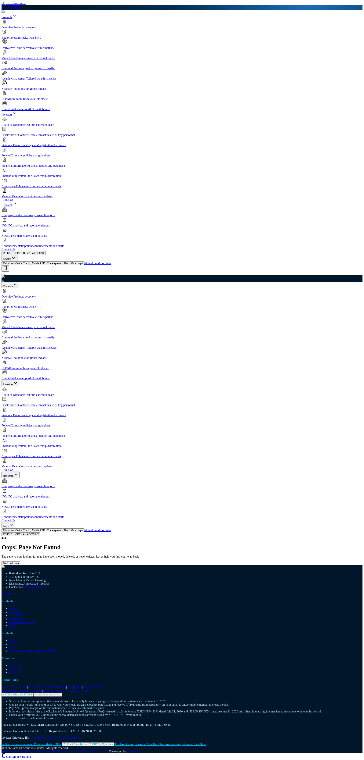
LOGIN (7, 259)
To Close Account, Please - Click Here (182, 744)
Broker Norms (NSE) (14, 687)
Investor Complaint (69, 751)
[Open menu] (3, 274)
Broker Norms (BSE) (40, 687)
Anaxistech (133, 751)
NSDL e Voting (52, 690)
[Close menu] (3, 281)
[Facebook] (3, 593)
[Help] (13, 8)
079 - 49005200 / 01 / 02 (40, 587)
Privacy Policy (10, 751)
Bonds (13, 625)
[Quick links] (5, 268)
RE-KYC (7, 253)
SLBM (13, 640)
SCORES (96, 687)
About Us (7, 199)
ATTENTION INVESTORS (17, 694)
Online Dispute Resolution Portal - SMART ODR (31, 744)
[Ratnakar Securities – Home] (15, 11)
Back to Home (11, 563)
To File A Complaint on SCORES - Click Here (88, 744)
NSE (57, 687)
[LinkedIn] (12, 593)
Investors (7, 114)
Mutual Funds (17, 615)
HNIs (12, 644)
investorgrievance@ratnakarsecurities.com (55, 737)
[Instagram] (9, 593)
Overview (15, 665)
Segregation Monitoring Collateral (22, 690)
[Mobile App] (4, 8)
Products (7, 17)
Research (7, 205)
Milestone (15, 672)
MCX (86, 687)
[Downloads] (8, 8)
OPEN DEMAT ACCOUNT (29, 253)
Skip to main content (14, 3)
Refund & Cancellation (95, 751)
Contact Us (8, 249)
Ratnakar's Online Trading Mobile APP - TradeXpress (32, 263)
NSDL (78, 687)
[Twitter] (6, 593)
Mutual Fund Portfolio (97, 263)
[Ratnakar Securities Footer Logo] (182, 567)
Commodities (17, 618)
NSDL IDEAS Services (76, 690)
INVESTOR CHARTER (47, 694)
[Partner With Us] (17, 8)
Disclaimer (26, 751)
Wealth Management (21, 622)
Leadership (15, 669)
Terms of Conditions (45, 751)
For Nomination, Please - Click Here (137, 744)
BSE (63, 687)
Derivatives (16, 612)
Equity (13, 608)
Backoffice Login (73, 263)
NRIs (12, 647)
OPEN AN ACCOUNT (27, 534)
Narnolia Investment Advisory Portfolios (33, 650)
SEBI (70, 687)
